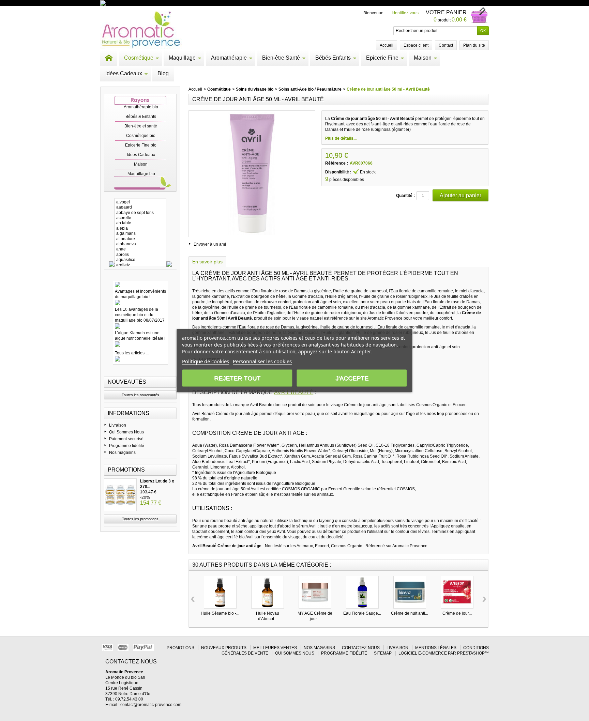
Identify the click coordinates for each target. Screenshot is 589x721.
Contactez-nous (361, 647)
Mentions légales (435, 647)
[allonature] (140, 239)
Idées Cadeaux (123, 73)
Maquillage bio (141, 173)
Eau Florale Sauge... (362, 613)
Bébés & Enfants (140, 116)
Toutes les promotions (140, 519)
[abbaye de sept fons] (140, 212)
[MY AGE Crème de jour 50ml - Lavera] (315, 592)
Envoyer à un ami (210, 244)
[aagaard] (140, 207)
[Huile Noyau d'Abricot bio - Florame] (267, 592)
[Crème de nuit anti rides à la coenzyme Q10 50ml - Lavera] (409, 592)
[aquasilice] (140, 259)
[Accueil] (108, 58)
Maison (423, 58)
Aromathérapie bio (141, 107)
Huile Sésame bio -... (220, 613)
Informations (128, 413)
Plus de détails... (341, 138)
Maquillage (182, 58)
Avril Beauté (293, 392)
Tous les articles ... (132, 353)
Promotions (126, 470)
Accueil (195, 89)
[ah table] (140, 223)
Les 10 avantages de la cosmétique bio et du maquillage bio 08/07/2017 (140, 315)
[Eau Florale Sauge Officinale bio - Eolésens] (362, 592)
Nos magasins (122, 452)
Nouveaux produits (223, 647)
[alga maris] (140, 233)
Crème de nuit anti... (409, 613)
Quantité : (405, 195)
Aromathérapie (229, 58)
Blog (163, 73)
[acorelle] (140, 217)
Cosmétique (138, 58)
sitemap (383, 653)
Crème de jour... (457, 613)
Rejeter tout (237, 378)
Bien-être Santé (281, 58)
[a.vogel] (140, 202)
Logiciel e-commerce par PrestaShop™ (443, 653)
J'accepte (351, 378)
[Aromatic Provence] (141, 30)
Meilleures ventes (275, 647)
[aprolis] (140, 254)
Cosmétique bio (140, 135)
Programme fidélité (126, 445)
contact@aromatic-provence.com (150, 704)
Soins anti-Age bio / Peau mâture (310, 89)
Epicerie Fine (382, 58)
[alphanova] (140, 244)
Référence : (336, 163)
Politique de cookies (205, 361)
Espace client (416, 45)
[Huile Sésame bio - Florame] (220, 592)
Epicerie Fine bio (140, 145)
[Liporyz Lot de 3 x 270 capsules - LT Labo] (120, 494)
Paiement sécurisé (126, 438)
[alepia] (140, 228)
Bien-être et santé (140, 126)
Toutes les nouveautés (140, 395)
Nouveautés (127, 382)
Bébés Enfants (333, 58)
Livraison (117, 425)
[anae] (140, 249)
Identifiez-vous (405, 13)
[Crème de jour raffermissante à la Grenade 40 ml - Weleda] (457, 592)
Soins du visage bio (254, 89)
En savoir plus (207, 261)
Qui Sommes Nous (126, 432)
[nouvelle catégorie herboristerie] (132, 2)
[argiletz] (140, 265)
